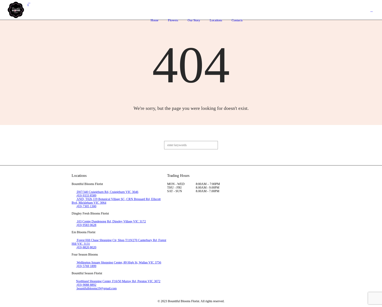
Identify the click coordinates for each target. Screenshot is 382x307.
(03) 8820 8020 (86, 247)
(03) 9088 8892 (86, 284)
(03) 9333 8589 (86, 195)
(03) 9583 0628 (86, 225)
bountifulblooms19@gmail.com (96, 288)
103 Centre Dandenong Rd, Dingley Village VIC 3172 (111, 221)
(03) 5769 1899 (86, 266)
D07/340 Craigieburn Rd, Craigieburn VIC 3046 (107, 192)
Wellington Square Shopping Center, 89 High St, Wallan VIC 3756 (118, 262)
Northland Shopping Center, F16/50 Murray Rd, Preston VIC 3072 (118, 281)
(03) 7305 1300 (86, 206)
